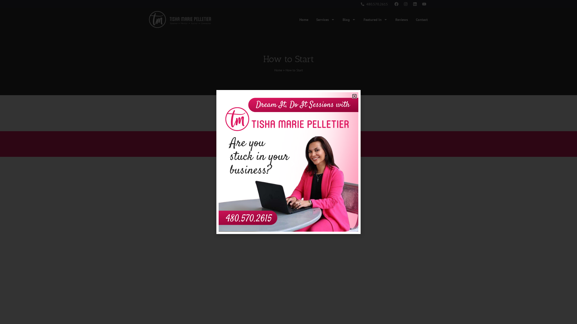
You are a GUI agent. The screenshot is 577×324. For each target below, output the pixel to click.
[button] (354, 96)
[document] (288, 162)
